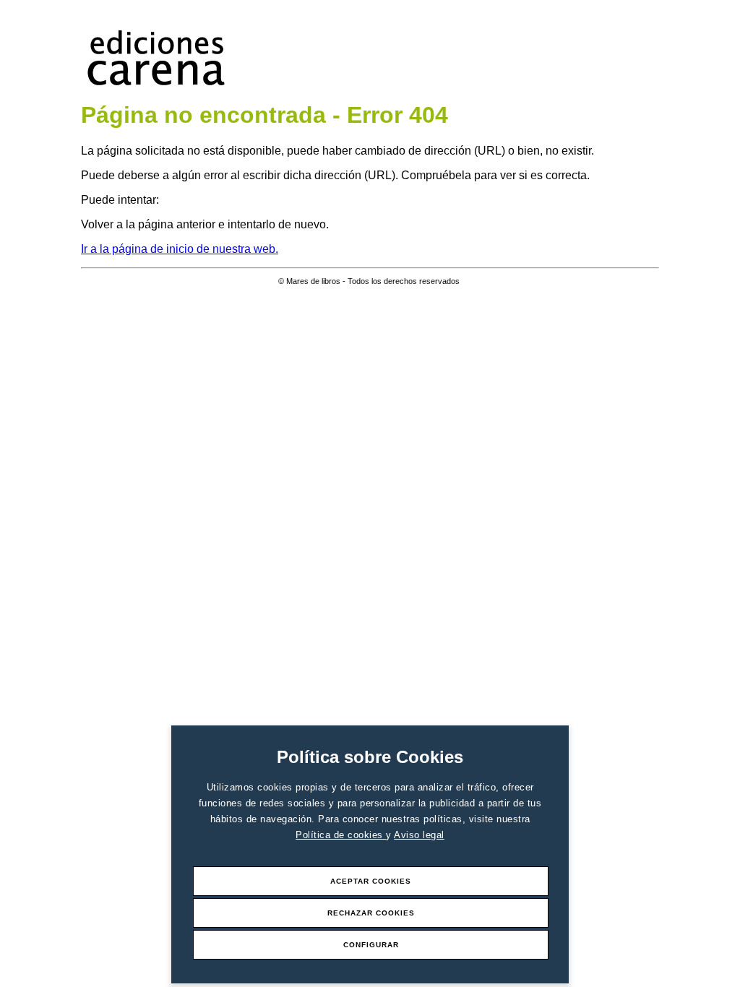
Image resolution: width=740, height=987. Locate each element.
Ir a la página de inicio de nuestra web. (179, 249)
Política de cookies (341, 834)
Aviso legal (419, 834)
